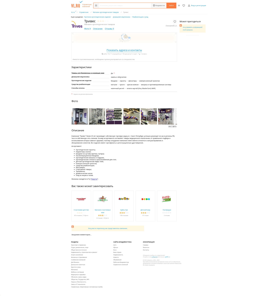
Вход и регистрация (198, 5)
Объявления (117, 260)
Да (112, 73)
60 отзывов (78, 215)
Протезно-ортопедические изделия (97, 17)
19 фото (85, 215)
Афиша (115, 247)
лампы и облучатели (118, 77)
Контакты (146, 250)
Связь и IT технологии (78, 284)
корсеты (123, 81)
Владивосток (160, 5)
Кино (115, 250)
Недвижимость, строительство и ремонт (84, 252)
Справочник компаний (87, 5)
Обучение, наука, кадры (78, 277)
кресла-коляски (133, 85)
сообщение (154, 257)
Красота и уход (76, 267)
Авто (114, 245)
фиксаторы (133, 81)
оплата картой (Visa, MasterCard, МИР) (141, 88)
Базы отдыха (117, 252)
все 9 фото (172, 126)
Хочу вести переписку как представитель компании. (107, 228)
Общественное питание (79, 250)
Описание (97, 29)
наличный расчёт (117, 88)
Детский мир (145, 210)
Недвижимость (118, 255)
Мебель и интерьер (77, 272)
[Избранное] (183, 5)
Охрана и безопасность (78, 282)
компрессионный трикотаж (149, 81)
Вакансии (146, 247)
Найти (171, 5)
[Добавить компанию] (179, 5)
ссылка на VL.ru (169, 262)
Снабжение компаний (78, 260)
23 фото (106, 218)
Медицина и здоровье (78, 274)
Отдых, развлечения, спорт (79, 247)
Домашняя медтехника (121, 17)
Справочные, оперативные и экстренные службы (87, 287)
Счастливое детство (81, 210)
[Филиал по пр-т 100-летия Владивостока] (80, 116)
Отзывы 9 (109, 29)
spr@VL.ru (167, 257)
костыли (114, 85)
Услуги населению (77, 255)
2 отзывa (167, 215)
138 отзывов (124, 215)
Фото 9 (87, 29)
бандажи (114, 81)
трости (122, 85)
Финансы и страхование (79, 257)
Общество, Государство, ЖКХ (80, 279)
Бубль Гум (124, 210)
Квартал (94, 179)
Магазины (74, 269)
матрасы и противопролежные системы (156, 85)
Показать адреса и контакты (124, 50)
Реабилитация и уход (140, 17)
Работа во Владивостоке (121, 262)
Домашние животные (78, 264)
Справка (145, 245)
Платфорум (167, 210)
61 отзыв (145, 215)
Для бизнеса (75, 262)
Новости (116, 257)
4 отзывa (99, 218)
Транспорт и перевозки (78, 245)
